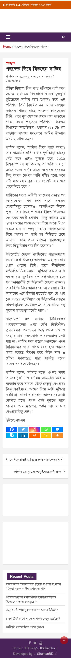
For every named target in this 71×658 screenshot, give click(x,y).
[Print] (34, 435)
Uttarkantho (47, 648)
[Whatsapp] (46, 429)
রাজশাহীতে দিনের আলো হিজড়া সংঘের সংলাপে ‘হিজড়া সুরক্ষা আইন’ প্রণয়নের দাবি (33, 586)
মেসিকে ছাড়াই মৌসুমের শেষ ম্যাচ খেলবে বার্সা (36, 460)
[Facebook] (11, 429)
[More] (57, 435)
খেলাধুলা (10, 63)
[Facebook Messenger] (57, 429)
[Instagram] (34, 429)
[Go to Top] (64, 640)
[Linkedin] (23, 435)
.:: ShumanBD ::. (45, 654)
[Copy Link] (46, 435)
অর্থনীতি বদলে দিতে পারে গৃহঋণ (25, 627)
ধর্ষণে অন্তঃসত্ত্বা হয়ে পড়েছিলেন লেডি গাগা (37, 472)
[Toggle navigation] (8, 37)
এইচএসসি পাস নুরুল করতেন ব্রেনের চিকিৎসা (32, 610)
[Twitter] (23, 429)
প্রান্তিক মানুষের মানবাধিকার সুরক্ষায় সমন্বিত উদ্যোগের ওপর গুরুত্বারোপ (31, 599)
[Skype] (11, 435)
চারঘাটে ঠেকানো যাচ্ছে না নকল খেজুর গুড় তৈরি (33, 619)
